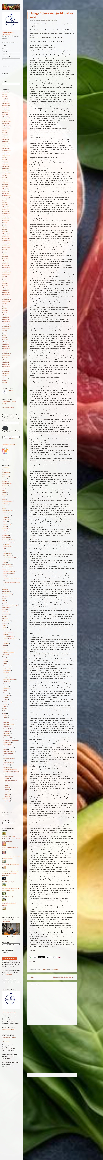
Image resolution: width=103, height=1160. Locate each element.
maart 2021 (5, 164)
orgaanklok (7, 792)
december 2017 (6, 211)
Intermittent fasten (7, 57)
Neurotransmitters (7, 567)
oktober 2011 (5, 369)
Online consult (7, 555)
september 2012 (6, 353)
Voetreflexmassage (7, 702)
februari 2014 (5, 315)
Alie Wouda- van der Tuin (51, 20)
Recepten (5, 686)
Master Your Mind (7, 501)
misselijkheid (6, 537)
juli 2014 (4, 303)
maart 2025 (5, 114)
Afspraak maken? (6, 921)
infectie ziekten (7, 745)
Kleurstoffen (6, 668)
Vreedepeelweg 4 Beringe (9, 1037)
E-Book (4, 479)
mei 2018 (4, 202)
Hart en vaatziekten (8, 738)
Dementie (6, 727)
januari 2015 (5, 290)
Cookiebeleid (8, 974)
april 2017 (5, 229)
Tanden (4, 625)
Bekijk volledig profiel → (8, 1029)
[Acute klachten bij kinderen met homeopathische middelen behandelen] (4, 869)
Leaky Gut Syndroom (8, 751)
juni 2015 (4, 279)
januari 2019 (5, 191)
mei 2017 (4, 227)
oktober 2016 (5, 243)
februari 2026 (5, 103)
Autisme (7, 778)
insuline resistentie (8, 747)
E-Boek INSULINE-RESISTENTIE (10, 865)
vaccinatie (6, 643)
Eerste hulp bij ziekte (8, 729)
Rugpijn (4, 609)
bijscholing (6, 544)
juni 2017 (4, 225)
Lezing (4, 492)
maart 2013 (5, 340)
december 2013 (6, 319)
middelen (5, 531)
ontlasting (5, 589)
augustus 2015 (6, 274)
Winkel (4, 45)
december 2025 (6, 105)
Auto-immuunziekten (9, 720)
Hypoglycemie (7, 742)
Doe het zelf (5, 477)
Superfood (5, 618)
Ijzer (6, 675)
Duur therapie (7, 553)
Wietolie (4, 704)
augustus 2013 (6, 328)
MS (4, 760)
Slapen (5, 522)
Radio (5, 562)
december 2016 (6, 238)
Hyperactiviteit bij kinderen (10, 740)
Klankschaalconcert (8, 573)
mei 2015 (4, 281)
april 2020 (5, 180)
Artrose (5, 717)
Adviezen (5, 630)
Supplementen (6, 621)
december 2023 (6, 144)
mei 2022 (4, 157)
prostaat (4, 603)
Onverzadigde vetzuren (9, 679)
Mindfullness (6, 533)
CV (4, 549)
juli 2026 (4, 94)
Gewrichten (6, 731)
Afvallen (5, 659)
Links (3, 497)
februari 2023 (5, 148)
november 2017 (6, 213)
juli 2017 (4, 222)
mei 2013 (4, 335)
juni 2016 (4, 252)
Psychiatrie (6, 765)
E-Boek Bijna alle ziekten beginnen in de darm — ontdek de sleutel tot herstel (11, 839)
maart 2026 (5, 101)
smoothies (6, 688)
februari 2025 (5, 117)
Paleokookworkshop (7, 594)
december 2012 (6, 346)
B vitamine (7, 695)
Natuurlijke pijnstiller (8, 540)
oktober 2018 (5, 193)
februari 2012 (5, 360)
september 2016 (6, 245)
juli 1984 (4, 382)
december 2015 (6, 265)
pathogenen (5, 596)
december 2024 (6, 119)
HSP (3, 488)
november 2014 (6, 294)
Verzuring (7, 796)
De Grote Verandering (9, 571)
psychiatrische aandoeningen (10, 605)
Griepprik (6, 736)
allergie (5, 715)
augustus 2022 (6, 155)
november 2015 (6, 267)
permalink (56, 969)
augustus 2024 (6, 128)
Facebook (5, 74)
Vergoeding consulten (8, 652)
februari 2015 (5, 288)
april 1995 (4, 380)
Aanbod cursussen (7, 54)
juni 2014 (4, 306)
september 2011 (6, 371)
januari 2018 (5, 209)
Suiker (5, 690)
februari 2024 (5, 139)
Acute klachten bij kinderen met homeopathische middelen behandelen (10, 873)
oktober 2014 (5, 297)
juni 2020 (4, 175)
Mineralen (6, 672)
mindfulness (5, 535)
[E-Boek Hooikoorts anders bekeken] (4, 901)
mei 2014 (4, 308)
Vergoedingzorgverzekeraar (9, 444)
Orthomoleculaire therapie (10, 639)
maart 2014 (5, 312)
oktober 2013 (5, 324)
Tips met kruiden (9, 636)
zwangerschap (6, 801)
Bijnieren (5, 513)
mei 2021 (4, 159)
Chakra (6, 785)
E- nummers (6, 666)
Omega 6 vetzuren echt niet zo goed (63, 977)
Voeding (4, 657)
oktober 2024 (5, 123)
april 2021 (5, 162)
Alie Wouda (6, 66)
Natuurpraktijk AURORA (8, 33)
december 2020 (6, 171)
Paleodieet (6, 684)
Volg (5, 428)
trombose (4, 650)
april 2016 (5, 256)
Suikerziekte (6, 767)
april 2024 (5, 135)
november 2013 (6, 322)
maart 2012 (5, 358)
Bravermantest (6, 472)
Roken (5, 648)
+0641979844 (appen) (8, 407)
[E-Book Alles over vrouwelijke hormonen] (4, 845)
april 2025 (5, 112)
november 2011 (6, 367)
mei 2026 (4, 96)
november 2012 (6, 349)
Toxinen (4, 645)
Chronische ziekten (8, 724)
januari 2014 (5, 317)
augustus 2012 (6, 355)
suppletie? (5, 623)
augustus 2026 (6, 92)
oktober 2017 (5, 216)
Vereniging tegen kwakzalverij (11, 578)
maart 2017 (5, 231)
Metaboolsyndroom (8, 758)
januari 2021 (5, 168)
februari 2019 (5, 189)
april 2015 (5, 283)
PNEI (3, 600)
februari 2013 (5, 342)
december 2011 (6, 364)
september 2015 (6, 272)
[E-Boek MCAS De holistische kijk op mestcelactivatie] (4, 854)
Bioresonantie (7, 546)
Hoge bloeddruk (6, 483)
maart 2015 (5, 285)
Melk (3, 508)
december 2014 (6, 292)
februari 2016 (5, 261)
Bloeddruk (6, 722)
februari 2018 (5, 207)
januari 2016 (5, 263)
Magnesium (8, 677)
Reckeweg (7, 794)
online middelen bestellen (10, 558)
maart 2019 (5, 186)
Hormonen (5, 486)
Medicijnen (5, 504)
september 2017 (6, 218)
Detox (3, 474)
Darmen (5, 517)
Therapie (4, 51)
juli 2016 (4, 249)
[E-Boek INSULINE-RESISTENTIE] (4, 862)
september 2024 (6, 126)
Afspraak (11, 390)
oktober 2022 (5, 153)
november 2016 (6, 240)
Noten (4, 587)
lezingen (4, 495)
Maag (3, 499)
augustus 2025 (6, 110)
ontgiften (7, 790)
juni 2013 (4, 333)
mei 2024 (4, 132)
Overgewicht (6, 681)
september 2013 (6, 326)
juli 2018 (4, 200)
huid (3, 490)
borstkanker (5, 470)
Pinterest (5, 560)
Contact (4, 60)
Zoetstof (5, 697)
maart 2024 (5, 137)
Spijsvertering (7, 524)
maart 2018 (5, 204)
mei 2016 (4, 254)
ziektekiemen (6, 799)
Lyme (4, 756)
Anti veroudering (7, 632)
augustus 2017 (6, 220)
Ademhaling (5, 468)
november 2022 (6, 150)
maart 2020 (5, 182)
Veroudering (5, 654)
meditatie (4, 506)
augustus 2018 (6, 198)
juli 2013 (4, 331)
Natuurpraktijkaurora (8, 542)
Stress (5, 526)
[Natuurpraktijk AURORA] (11, 7)
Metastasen (5, 528)
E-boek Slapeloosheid (8, 882)
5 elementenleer (9, 776)
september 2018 (6, 195)
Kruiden (5, 634)
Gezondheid (6, 733)
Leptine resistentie (8, 754)
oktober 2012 (5, 351)
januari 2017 (5, 236)
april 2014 (5, 310)
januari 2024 (5, 141)
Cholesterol (6, 515)
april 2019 (5, 184)
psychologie (5, 607)
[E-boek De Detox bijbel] (4, 894)
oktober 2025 (5, 108)
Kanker (5, 749)
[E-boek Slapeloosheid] (4, 880)
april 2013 (5, 337)
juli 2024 (4, 130)
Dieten (5, 663)
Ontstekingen (6, 591)
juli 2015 (4, 276)
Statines (5, 641)
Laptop (5, 576)
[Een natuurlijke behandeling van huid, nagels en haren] (4, 886)
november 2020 (6, 173)
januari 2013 (5, 344)
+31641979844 (5, 1041)
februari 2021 (5, 166)
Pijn (3, 598)
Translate (14, 439)
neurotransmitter (7, 564)
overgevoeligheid (8, 763)
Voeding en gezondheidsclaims (11, 582)
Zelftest (4, 711)
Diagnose (4, 48)
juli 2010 (4, 376)
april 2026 (5, 99)
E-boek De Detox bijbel (8, 897)
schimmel (5, 612)
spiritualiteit (5, 614)
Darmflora (7, 787)
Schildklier (6, 519)
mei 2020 (4, 177)
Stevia (6, 699)
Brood (5, 661)
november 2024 (6, 121)
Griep (31, 977)
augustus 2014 (6, 301)
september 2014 (6, 299)
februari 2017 (5, 234)
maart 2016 (5, 258)
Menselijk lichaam (7, 510)
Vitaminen (6, 693)
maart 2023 (5, 146)
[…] (4, 909)
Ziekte (4, 713)
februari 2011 (5, 373)
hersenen (4, 481)
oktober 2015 (5, 270)
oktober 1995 (5, 378)
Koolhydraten (7, 670)
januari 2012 (5, 362)
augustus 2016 (6, 247)
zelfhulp (4, 708)
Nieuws (44, 969)
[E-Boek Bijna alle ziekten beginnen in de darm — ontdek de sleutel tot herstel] (4, 834)
